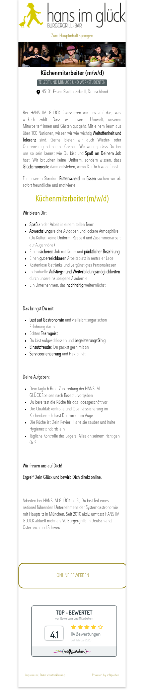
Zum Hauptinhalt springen (72, 36)
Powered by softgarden (105, 675)
